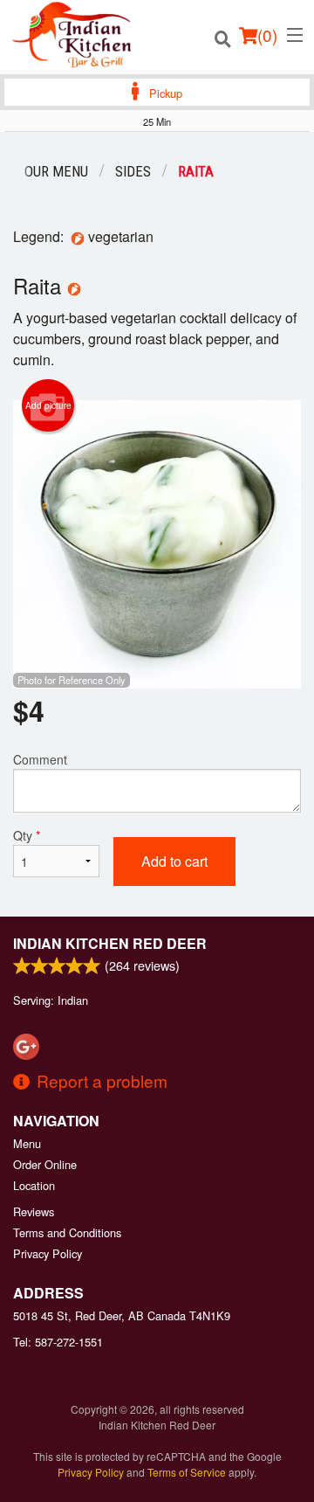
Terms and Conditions (67, 1232)
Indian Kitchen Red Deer (110, 943)
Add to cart (174, 861)
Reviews (33, 1211)
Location (34, 1185)
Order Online (45, 1164)
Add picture (48, 405)
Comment (40, 759)
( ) (267, 34)
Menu (27, 1143)
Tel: (58, 1341)
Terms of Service (186, 1471)
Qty (26, 835)
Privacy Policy (47, 1253)
